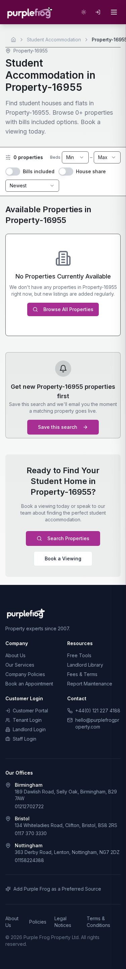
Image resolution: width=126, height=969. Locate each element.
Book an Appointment (29, 683)
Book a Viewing (63, 558)
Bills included (38, 171)
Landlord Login (29, 729)
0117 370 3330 (31, 833)
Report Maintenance (89, 683)
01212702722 (29, 806)
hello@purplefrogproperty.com (97, 723)
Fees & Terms (82, 674)
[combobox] (75, 157)
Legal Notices (62, 922)
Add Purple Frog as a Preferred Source (57, 889)
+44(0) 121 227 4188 (97, 710)
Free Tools (79, 655)
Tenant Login (27, 720)
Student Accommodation (54, 39)
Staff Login (24, 739)
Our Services (19, 665)
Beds (55, 157)
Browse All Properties (68, 309)
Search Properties (68, 538)
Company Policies (25, 674)
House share (91, 171)
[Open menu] (114, 12)
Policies (37, 922)
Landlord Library (85, 665)
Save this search (57, 427)
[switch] (12, 171)
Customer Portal (30, 710)
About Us (15, 655)
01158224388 (29, 860)
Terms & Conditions (98, 922)
